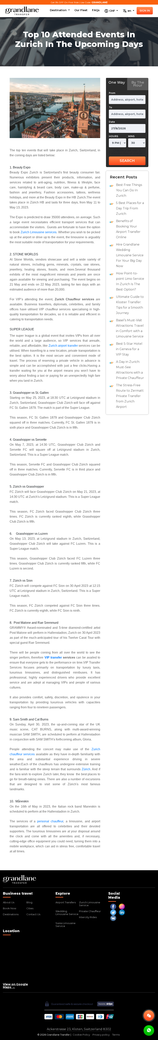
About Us (8, 902)
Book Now (9, 908)
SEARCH (127, 161)
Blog (29, 902)
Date (112, 121)
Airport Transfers (65, 902)
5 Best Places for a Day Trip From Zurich (130, 208)
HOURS (113, 136)
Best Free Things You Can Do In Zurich (129, 190)
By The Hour (137, 83)
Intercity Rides (88, 917)
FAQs (96, 10)
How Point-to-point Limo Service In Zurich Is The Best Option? (130, 281)
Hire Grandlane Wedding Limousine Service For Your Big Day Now (130, 255)
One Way (116, 82)
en (129, 10)
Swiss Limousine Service (65, 925)
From (112, 93)
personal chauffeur (50, 821)
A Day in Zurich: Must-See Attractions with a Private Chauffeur (130, 370)
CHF (112, 10)
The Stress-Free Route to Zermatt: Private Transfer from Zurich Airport (130, 396)
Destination (58, 10)
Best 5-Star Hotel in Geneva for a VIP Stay (129, 349)
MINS (131, 136)
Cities (29, 908)
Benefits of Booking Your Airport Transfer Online (128, 229)
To (110, 107)
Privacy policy (101, 1034)
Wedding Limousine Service (66, 913)
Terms (116, 1034)
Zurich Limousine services (39, 232)
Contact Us (33, 914)
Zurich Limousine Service (89, 904)
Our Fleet (80, 10)
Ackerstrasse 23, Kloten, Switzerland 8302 (79, 1029)
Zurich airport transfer (63, 345)
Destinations (10, 914)
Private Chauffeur (90, 911)
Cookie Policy (81, 1034)
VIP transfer (53, 657)
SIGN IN (145, 10)
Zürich (86, 769)
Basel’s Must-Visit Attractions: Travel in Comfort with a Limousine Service (130, 328)
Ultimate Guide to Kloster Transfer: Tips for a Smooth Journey (130, 305)
